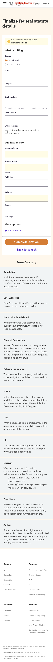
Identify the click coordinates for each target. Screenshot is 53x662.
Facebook (7, 611)
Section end (10, 113)
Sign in (46, 4)
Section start (10, 97)
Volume (8, 192)
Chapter (8, 84)
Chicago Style (34, 590)
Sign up (36, 4)
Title (7, 71)
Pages (7, 205)
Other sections (11, 126)
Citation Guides (35, 575)
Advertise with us (10, 590)
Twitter (6, 615)
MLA (31, 585)
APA (30, 580)
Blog (5, 570)
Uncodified (15, 64)
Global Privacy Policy (37, 615)
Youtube (7, 620)
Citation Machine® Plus (38, 570)
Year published (11, 148)
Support (7, 585)
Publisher (9, 177)
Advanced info (11, 161)
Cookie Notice (34, 620)
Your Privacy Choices (37, 625)
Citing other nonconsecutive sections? (24, 132)
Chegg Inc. (8, 575)
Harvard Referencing (37, 595)
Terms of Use (34, 611)
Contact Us (8, 580)
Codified (14, 61)
